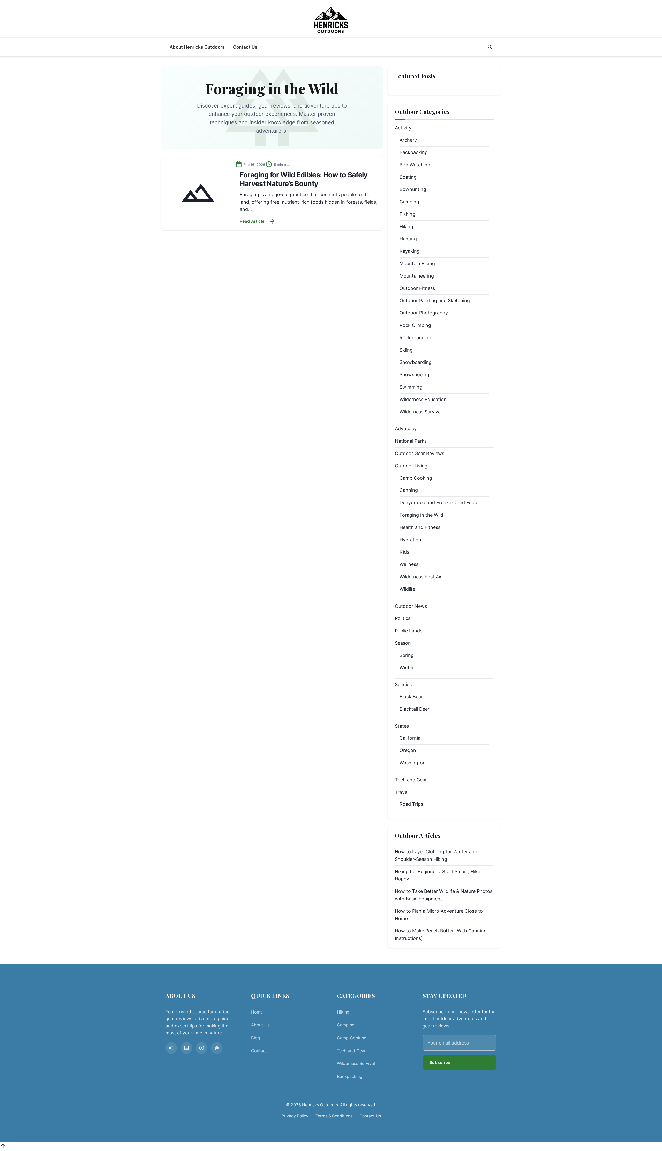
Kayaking (410, 251)
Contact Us (370, 1116)
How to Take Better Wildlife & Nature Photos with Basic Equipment (443, 894)
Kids (404, 552)
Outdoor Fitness (417, 288)
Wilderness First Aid (421, 576)
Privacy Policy (295, 1116)
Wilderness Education (423, 399)
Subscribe (440, 1062)
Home (257, 1012)
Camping (409, 201)
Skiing (406, 350)
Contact (259, 1050)
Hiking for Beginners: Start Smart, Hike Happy (437, 875)
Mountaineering (417, 276)
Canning (409, 490)
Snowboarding (416, 362)
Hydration (410, 539)
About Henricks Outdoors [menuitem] (197, 47)
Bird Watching (415, 164)
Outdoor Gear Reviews (419, 453)
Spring (407, 655)
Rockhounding (415, 337)
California (410, 738)
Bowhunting (413, 189)
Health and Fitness (420, 527)
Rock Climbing (415, 325)
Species (403, 684)
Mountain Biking (417, 263)
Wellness (409, 564)
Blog (255, 1037)
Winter (407, 667)
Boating (408, 177)
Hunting (408, 238)
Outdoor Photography (424, 313)
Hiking (406, 226)
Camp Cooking (416, 478)
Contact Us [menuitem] (245, 47)
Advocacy (406, 428)
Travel (401, 792)
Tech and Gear (411, 779)
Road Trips (411, 804)
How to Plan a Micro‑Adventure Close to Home (439, 914)
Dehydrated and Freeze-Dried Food (438, 502)
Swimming (411, 387)
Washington (413, 762)
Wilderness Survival (421, 412)
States (402, 726)
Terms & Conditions (333, 1116)
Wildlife (407, 589)
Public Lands (408, 630)
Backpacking (414, 152)
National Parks (411, 441)
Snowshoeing (414, 374)
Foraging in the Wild (421, 515)
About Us (260, 1024)
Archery (408, 140)
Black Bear (411, 696)
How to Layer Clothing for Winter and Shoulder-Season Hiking (436, 855)
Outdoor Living (411, 466)
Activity (403, 128)
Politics (402, 618)
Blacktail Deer (415, 709)
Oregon (408, 750)
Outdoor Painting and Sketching (435, 300)
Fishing (407, 214)
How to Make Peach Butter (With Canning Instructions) (441, 934)
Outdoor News (411, 606)
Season (403, 643)
